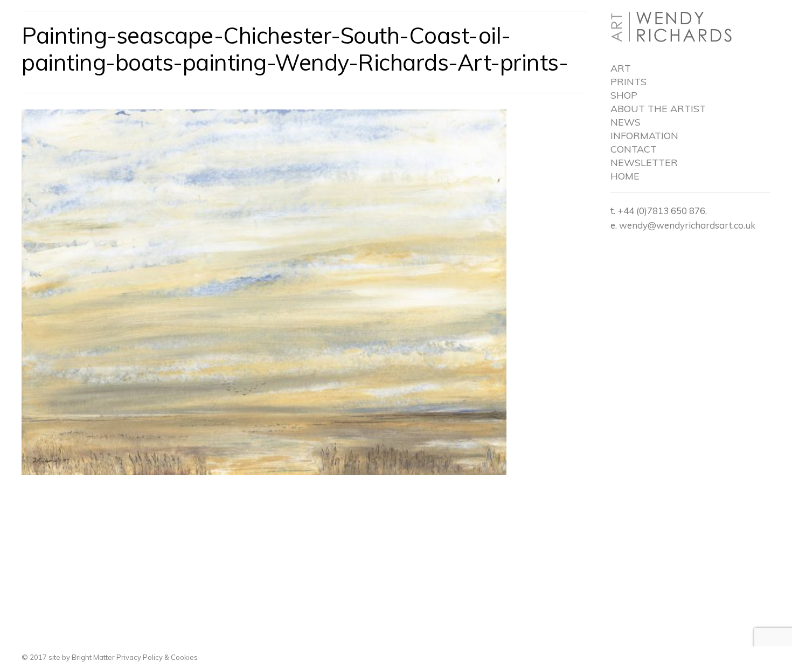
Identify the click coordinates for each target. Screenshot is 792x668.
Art (620, 68)
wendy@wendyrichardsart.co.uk (687, 225)
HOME (625, 176)
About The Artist (658, 109)
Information (644, 136)
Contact (633, 149)
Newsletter (644, 163)
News (625, 122)
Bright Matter (93, 657)
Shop (623, 95)
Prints (628, 82)
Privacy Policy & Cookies (156, 657)
